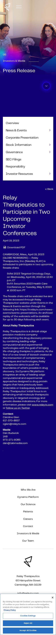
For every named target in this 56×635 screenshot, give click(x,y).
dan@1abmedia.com (15, 443)
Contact (28, 526)
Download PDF (16, 247)
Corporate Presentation (22, 137)
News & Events (16, 130)
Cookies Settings (28, 616)
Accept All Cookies (28, 630)
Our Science (28, 504)
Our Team (28, 541)
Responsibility (15, 166)
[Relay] (7, 7)
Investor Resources (19, 173)
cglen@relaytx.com (14, 424)
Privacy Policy (10, 610)
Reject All (28, 623)
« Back (49, 189)
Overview (12, 123)
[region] (28, 614)
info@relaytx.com (28, 593)
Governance (14, 152)
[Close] (52, 597)
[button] (19, 7)
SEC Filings (13, 159)
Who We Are (28, 490)
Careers (28, 519)
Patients (28, 511)
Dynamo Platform (28, 497)
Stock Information (18, 144)
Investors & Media (28, 533)
